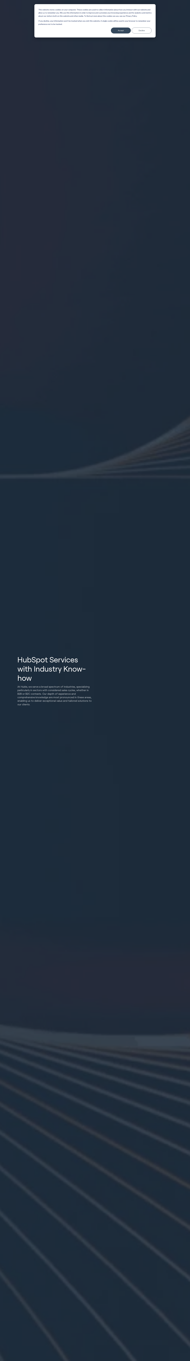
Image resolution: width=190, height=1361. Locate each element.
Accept (121, 30)
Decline (142, 30)
